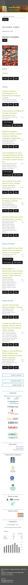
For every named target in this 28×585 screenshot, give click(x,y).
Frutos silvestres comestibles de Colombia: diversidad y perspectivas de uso (12, 113)
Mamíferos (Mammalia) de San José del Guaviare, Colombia (12, 218)
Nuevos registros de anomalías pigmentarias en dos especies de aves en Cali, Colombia (12, 250)
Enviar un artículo (16, 375)
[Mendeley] (14, 499)
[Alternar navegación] (3, 3)
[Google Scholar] (13, 542)
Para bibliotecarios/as (18, 450)
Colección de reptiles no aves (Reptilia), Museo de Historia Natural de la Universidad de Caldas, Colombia (12, 326)
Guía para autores (16, 381)
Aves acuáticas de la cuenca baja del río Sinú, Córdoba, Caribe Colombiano (11, 183)
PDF (5, 40)
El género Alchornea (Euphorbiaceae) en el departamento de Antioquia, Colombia (11, 94)
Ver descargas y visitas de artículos (13, 527)
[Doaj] (13, 418)
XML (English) (17, 125)
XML (16, 78)
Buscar (5, 19)
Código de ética (17, 385)
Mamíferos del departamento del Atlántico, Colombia (12, 199)
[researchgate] (13, 503)
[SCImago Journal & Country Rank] (13, 396)
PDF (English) (7, 125)
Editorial (5, 73)
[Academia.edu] (7, 499)
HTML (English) (8, 122)
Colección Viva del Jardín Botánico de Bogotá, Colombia (12, 306)
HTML (5, 78)
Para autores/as (20, 448)
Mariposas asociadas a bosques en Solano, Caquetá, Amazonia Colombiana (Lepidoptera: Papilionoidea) (12, 134)
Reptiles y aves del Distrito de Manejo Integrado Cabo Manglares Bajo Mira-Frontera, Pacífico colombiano (12, 354)
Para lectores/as (20, 446)
